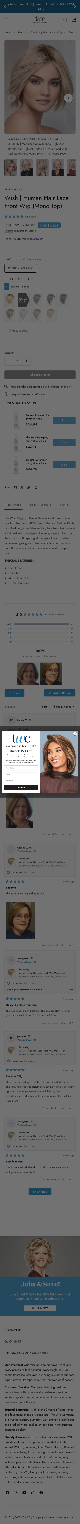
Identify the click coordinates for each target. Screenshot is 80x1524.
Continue (21, 787)
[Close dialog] (75, 734)
